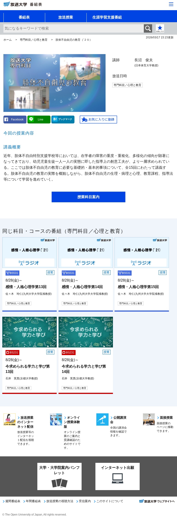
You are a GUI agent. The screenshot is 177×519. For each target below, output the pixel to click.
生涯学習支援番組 (107, 17)
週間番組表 (12, 501)
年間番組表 (33, 501)
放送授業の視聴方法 (59, 501)
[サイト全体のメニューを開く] (171, 4)
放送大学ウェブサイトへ (157, 502)
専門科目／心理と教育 (33, 39)
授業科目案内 (88, 197)
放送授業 (65, 17)
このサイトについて (109, 501)
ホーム (7, 39)
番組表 (24, 17)
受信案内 (85, 501)
